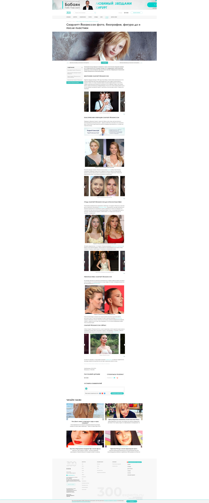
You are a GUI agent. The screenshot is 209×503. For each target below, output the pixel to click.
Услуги (90, 17)
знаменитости (80, 446)
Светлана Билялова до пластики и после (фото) (129, 62)
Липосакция (84, 489)
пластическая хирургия (124, 446)
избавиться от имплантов (117, 246)
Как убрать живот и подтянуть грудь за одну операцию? (85, 422)
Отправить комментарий (117, 393)
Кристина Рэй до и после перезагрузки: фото (123, 448)
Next (125, 102)
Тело (82, 472)
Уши (82, 478)
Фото (101, 17)
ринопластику (97, 283)
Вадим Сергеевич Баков (85, 419)
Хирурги (75, 17)
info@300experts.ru (71, 475)
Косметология (114, 466)
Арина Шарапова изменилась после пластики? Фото (123, 419)
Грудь (83, 470)
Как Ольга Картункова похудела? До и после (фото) (85, 448)
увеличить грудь (102, 207)
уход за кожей (116, 332)
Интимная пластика (85, 483)
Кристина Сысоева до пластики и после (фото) (79, 62)
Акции (129, 464)
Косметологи (83, 17)
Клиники (68, 17)
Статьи (106, 17)
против (109, 169)
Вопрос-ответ (114, 17)
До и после (130, 468)
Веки (83, 468)
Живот (83, 474)
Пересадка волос (85, 485)
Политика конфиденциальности (138, 497)
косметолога (109, 359)
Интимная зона (100, 470)
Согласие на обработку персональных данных (136, 498)
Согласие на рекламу (139, 499)
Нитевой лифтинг (85, 487)
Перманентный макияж (101, 472)
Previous (84, 102)
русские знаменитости (88, 446)
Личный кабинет (131, 475)
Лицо (83, 466)
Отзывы (96, 17)
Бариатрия (84, 476)
